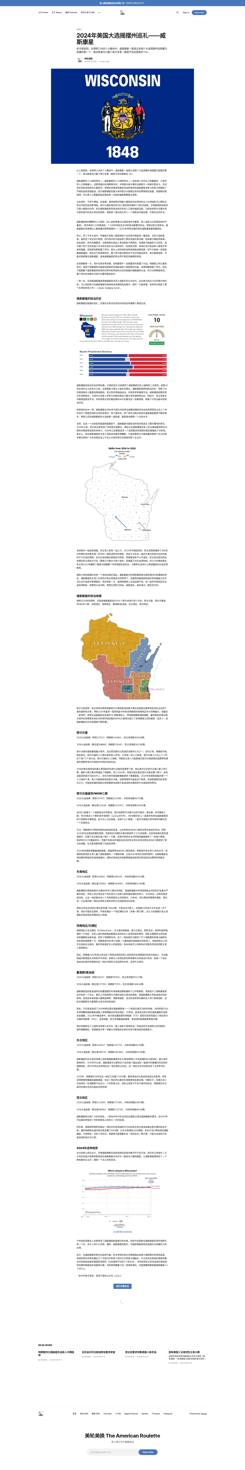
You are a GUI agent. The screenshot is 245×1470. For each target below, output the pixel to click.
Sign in (186, 12)
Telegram (167, 1413)
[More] (99, 12)
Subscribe (199, 12)
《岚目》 (117, 1276)
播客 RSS (96, 1413)
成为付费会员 (122, 1286)
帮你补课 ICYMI (87, 12)
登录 (74, 1413)
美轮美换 (88, 58)
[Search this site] (177, 12)
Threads (156, 1413)
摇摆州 (79, 29)
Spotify (145, 1413)
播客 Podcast (71, 12)
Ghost (204, 1413)
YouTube (107, 1413)
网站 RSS (84, 1413)
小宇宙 (118, 1413)
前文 (79, 170)
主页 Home (43, 12)
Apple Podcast (131, 1413)
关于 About (57, 12)
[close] (242, 3)
